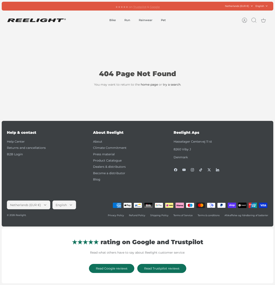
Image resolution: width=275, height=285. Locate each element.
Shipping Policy (159, 215)
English (259, 6)
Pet (163, 20)
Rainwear (145, 20)
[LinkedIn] (217, 170)
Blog (96, 179)
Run (127, 20)
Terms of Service (183, 215)
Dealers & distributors (109, 167)
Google (155, 6)
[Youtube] (184, 170)
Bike (112, 20)
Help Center (16, 141)
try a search (171, 84)
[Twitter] (209, 170)
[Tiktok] (201, 170)
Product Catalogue (107, 160)
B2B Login (15, 154)
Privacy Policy (116, 215)
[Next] (183, 6)
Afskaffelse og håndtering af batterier (246, 215)
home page (149, 84)
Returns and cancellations (26, 148)
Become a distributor (109, 173)
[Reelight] (36, 20)
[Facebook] (175, 170)
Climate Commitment (110, 148)
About (97, 141)
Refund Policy (137, 215)
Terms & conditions (209, 215)
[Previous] (92, 6)
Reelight (21, 215)
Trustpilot (140, 6)
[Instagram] (192, 170)
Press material (104, 154)
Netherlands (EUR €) (237, 6)
